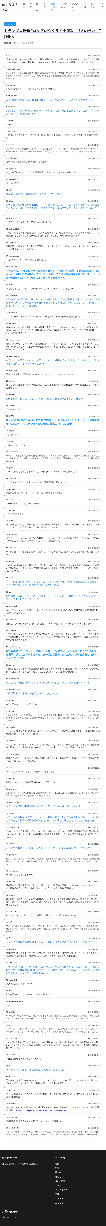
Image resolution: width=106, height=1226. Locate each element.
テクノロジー (64, 5)
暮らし (45, 7)
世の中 (37, 7)
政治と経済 (53, 7)
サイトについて (9, 1217)
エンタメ (93, 5)
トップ (17, 7)
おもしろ (101, 5)
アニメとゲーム (75, 7)
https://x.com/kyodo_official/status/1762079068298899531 (42, 1110)
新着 (31, 5)
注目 (24, 5)
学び (85, 5)
